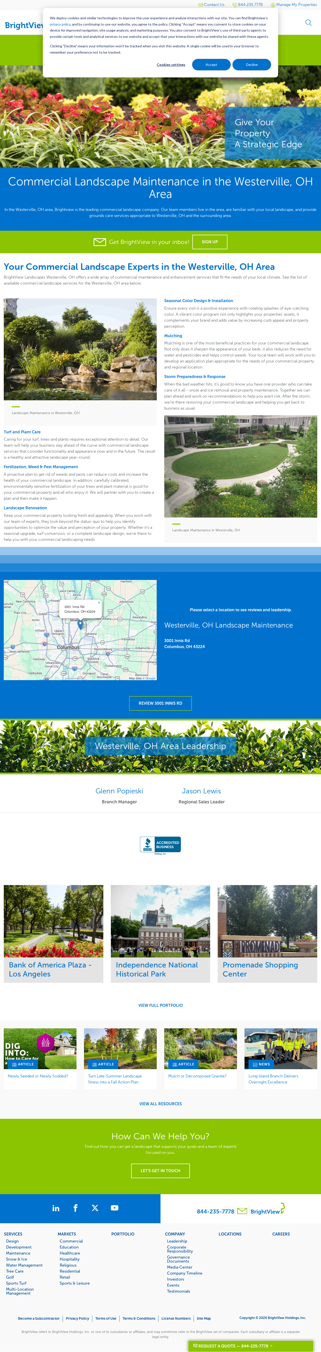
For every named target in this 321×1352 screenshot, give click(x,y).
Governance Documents (178, 1259)
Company (175, 1234)
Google (150, 678)
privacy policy (60, 24)
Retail (65, 1277)
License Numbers (176, 1318)
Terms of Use (105, 1318)
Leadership (177, 1241)
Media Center (179, 1267)
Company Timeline (184, 1273)
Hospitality (69, 1259)
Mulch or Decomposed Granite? (197, 1076)
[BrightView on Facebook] (76, 1208)
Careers (281, 1234)
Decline (252, 64)
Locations (230, 1234)
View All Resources (160, 1104)
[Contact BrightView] (242, 1211)
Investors (175, 1279)
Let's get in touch (160, 1170)
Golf (10, 1277)
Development (19, 1247)
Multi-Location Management (20, 1291)
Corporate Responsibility (180, 1249)
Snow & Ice (16, 1259)
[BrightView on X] (96, 1208)
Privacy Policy (77, 1318)
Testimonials (178, 1291)
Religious (68, 1265)
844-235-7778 (215, 1211)
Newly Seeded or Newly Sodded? (38, 1076)
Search (308, 22)
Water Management (24, 1265)
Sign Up (210, 241)
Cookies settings (171, 64)
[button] (80, 625)
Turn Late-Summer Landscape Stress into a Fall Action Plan (115, 1079)
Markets (67, 1234)
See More (53, 921)
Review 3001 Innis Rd (160, 703)
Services (13, 1234)
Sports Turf (16, 1283)
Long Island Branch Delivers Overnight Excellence (273, 1079)
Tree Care (15, 1271)
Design (12, 1241)
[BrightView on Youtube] (114, 1208)
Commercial (71, 1241)
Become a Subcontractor (39, 1318)
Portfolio (122, 1234)
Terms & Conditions (139, 1318)
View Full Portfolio (160, 1006)
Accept (211, 64)
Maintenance (18, 1253)
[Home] (30, 20)
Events (173, 1285)
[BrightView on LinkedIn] (57, 1208)
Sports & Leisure (75, 1283)
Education (69, 1247)
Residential (70, 1271)
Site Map (204, 1318)
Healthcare (70, 1253)
